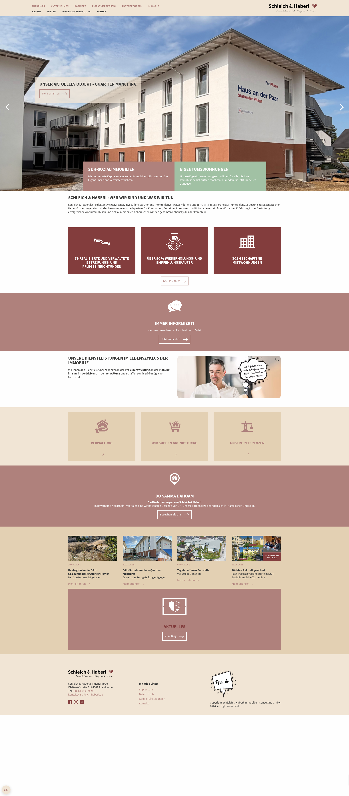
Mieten (51, 11)
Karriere (80, 6)
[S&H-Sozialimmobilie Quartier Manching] (147, 548)
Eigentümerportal (104, 6)
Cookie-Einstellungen (152, 698)
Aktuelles (38, 6)
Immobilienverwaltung (76, 11)
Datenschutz (146, 694)
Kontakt (102, 11)
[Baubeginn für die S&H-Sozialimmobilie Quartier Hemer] (92, 548)
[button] (7, 103)
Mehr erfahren (77, 583)
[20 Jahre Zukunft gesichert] (256, 548)
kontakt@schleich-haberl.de (85, 694)
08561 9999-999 (83, 691)
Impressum (146, 689)
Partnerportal (132, 6)
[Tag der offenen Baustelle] (201, 548)
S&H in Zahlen (172, 281)
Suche (155, 6)
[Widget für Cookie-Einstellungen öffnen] (6, 789)
